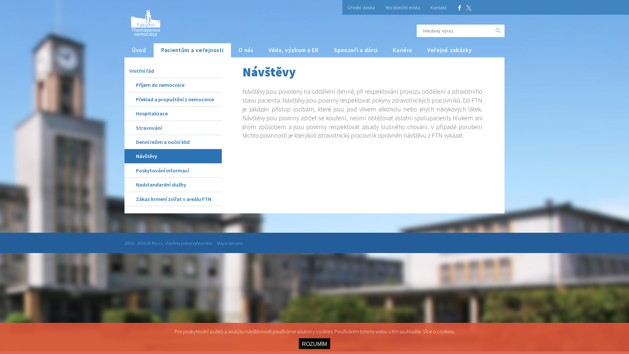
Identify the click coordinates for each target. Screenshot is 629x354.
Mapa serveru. (230, 243)
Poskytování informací (162, 170)
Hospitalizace (152, 113)
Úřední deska (361, 7)
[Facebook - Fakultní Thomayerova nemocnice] (459, 7)
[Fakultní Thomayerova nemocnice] (142, 20)
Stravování (149, 128)
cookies (445, 331)
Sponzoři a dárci (356, 50)
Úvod (139, 50)
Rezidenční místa (403, 7)
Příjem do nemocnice (160, 85)
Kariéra (402, 50)
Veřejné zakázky (449, 50)
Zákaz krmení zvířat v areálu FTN (173, 199)
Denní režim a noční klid (163, 142)
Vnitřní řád (141, 71)
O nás (246, 50)
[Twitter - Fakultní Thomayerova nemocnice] (468, 7)
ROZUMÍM (314, 344)
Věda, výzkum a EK (294, 50)
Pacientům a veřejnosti (192, 50)
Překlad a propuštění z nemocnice (175, 99)
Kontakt (438, 7)
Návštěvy (146, 156)
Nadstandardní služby (161, 184)
